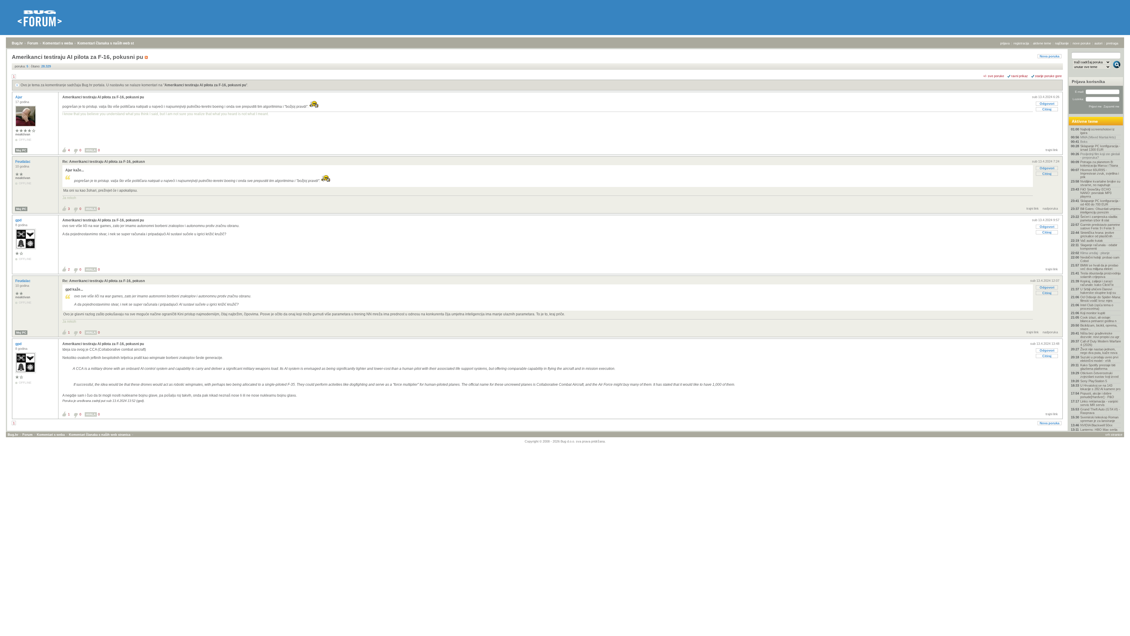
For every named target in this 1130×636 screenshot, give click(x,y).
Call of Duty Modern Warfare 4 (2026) (1100, 343)
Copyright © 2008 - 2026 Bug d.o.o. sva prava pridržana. (565, 441)
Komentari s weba (58, 43)
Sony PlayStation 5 (1093, 381)
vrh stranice (1113, 434)
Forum (32, 43)
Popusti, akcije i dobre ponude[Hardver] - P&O (1097, 395)
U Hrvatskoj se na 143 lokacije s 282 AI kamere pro (1100, 387)
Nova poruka (1049, 56)
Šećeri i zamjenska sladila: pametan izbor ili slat (1099, 218)
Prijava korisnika (1088, 81)
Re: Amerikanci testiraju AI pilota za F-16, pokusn (103, 162)
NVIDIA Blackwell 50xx (1096, 425)
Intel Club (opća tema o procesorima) (1096, 306)
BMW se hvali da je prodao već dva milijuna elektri (1099, 267)
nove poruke (1082, 43)
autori (1098, 43)
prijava (1005, 43)
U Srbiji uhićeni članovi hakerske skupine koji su (1098, 290)
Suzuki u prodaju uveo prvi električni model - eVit (1099, 358)
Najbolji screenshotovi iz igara (1097, 131)
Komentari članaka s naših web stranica (110, 43)
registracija (1021, 43)
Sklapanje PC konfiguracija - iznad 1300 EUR (1100, 147)
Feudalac (23, 162)
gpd (18, 220)
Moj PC (21, 150)
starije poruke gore (1048, 76)
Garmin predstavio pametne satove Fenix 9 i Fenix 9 (1100, 226)
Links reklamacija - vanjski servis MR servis (1099, 403)
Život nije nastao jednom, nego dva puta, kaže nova (1098, 351)
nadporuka (1050, 208)
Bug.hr (17, 43)
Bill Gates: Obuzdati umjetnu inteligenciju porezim (1100, 210)
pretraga (1112, 43)
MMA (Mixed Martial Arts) (1098, 137)
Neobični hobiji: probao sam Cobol (1099, 259)
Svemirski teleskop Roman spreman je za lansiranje (1099, 419)
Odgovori (1047, 103)
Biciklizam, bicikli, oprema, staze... (1098, 327)
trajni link (1052, 150)
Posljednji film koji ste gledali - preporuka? (1100, 155)
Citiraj (1046, 109)
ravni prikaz (1019, 76)
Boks (1084, 141)
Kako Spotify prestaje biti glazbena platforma (1097, 366)
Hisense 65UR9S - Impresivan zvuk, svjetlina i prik (1099, 173)
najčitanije (1062, 43)
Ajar (19, 97)
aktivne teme (1042, 43)
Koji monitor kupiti (1092, 313)
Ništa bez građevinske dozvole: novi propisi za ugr (1099, 335)
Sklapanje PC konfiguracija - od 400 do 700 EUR (1100, 202)
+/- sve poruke (993, 76)
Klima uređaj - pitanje (1095, 253)
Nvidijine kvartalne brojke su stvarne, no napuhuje (1100, 183)
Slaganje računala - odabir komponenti (1098, 246)
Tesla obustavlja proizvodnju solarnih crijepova (1100, 275)
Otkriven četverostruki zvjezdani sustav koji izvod (1099, 374)
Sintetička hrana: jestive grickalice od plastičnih (1097, 234)
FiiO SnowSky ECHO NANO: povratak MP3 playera (1095, 193)
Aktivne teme (1085, 121)
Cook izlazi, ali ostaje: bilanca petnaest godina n (1098, 319)
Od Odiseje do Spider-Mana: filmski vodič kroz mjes (1100, 298)
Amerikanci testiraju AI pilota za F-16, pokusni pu (205, 85)
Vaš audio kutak (1091, 240)
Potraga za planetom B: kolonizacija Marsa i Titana (1099, 163)
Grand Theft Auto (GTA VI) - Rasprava (1100, 411)
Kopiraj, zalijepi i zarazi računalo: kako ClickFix (1097, 282)
